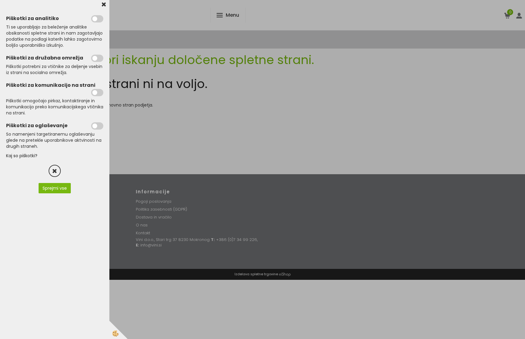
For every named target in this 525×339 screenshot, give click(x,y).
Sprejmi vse (55, 188)
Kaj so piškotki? (21, 156)
